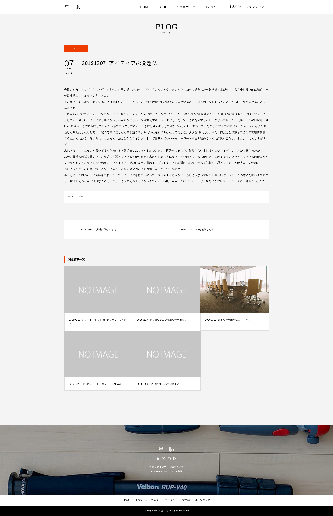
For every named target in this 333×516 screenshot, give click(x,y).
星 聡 (72, 7)
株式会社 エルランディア (246, 7)
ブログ (76, 48)
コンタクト (212, 7)
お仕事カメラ (185, 7)
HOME (145, 7)
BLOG (163, 7)
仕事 (81, 196)
